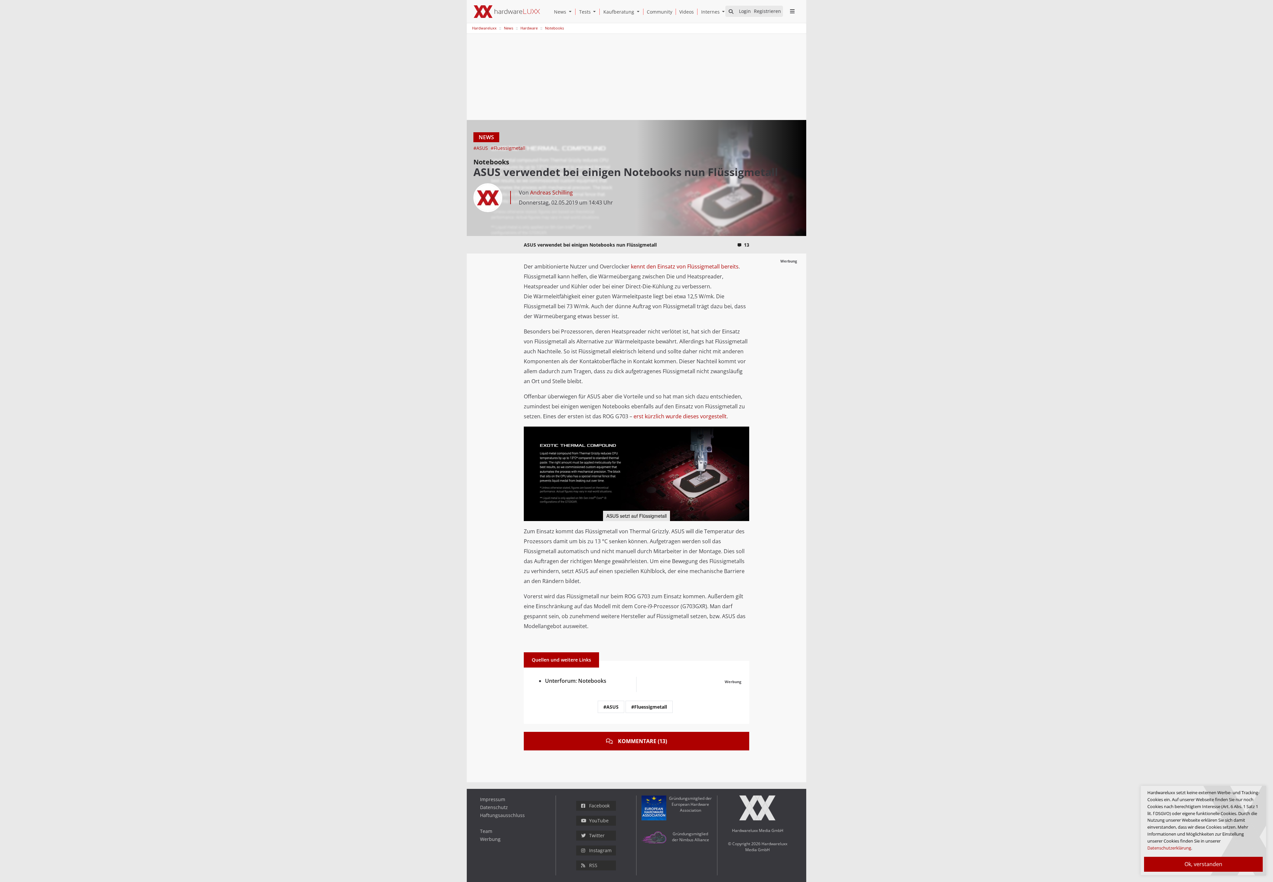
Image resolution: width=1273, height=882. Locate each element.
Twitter (597, 835)
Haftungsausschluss (502, 815)
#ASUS (481, 148)
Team (486, 831)
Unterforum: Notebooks (575, 680)
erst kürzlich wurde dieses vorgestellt (680, 416)
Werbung (490, 839)
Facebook (599, 805)
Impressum (492, 799)
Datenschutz (494, 807)
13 (746, 245)
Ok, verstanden (1203, 864)
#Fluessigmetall (508, 148)
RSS (593, 865)
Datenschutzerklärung (1169, 848)
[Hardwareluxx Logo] (507, 11)
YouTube (599, 820)
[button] (572, 12)
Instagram (600, 850)
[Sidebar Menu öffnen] (792, 11)
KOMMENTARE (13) (642, 741)
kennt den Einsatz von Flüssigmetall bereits (685, 266)
